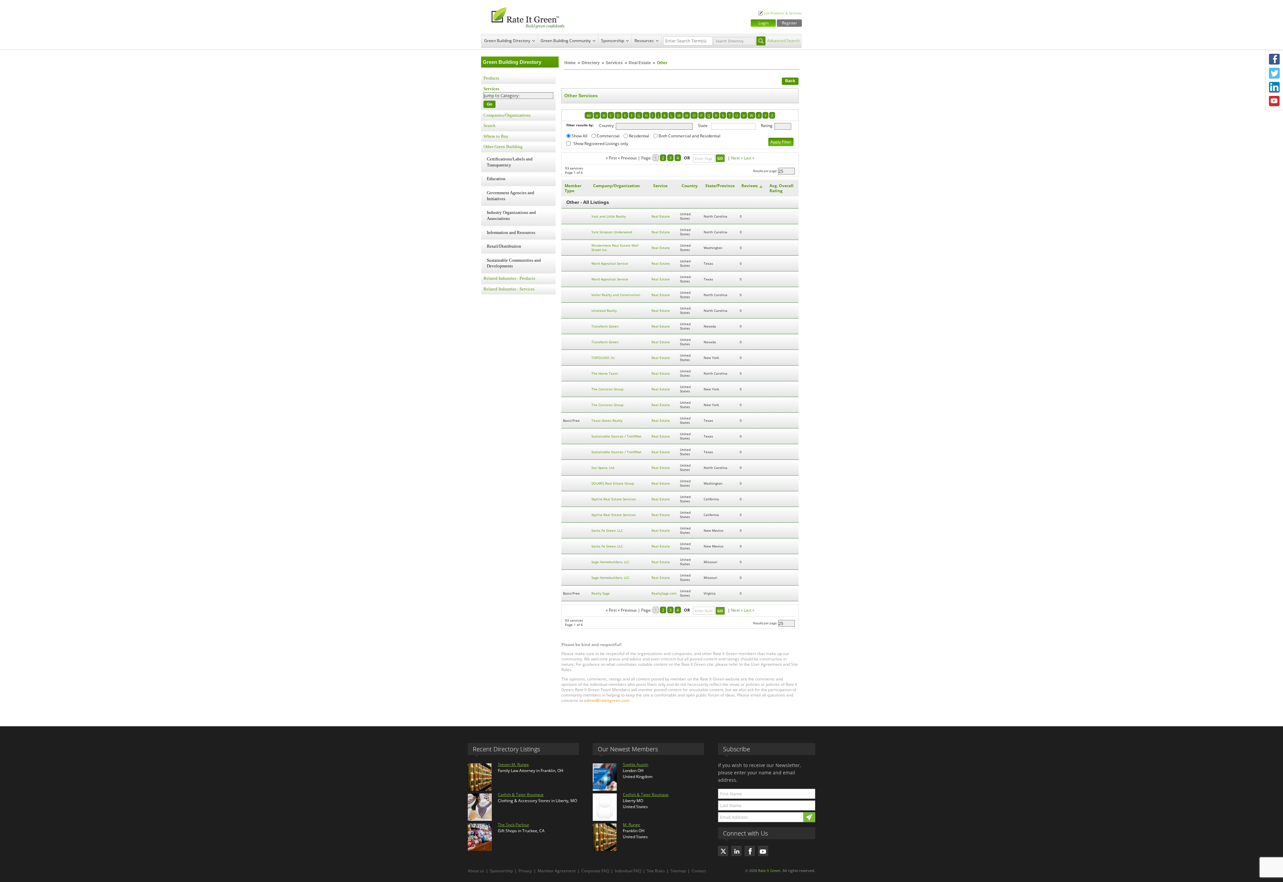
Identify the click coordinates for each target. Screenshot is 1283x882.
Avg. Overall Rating (781, 188)
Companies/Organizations (507, 115)
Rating (766, 125)
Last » (749, 157)
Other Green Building (503, 146)
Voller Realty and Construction (615, 295)
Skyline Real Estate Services (613, 499)
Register (789, 23)
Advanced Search (783, 40)
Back (790, 81)
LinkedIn (1274, 87)
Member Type (573, 188)
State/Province (720, 185)
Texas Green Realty (606, 420)
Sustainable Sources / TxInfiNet (616, 436)
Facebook (1274, 59)
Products (491, 78)
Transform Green (604, 326)
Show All (579, 136)
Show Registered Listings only (600, 143)
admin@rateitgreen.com (606, 700)
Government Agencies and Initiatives (510, 196)
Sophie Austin (635, 764)
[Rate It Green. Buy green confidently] (524, 17)
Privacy (525, 871)
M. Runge (631, 825)
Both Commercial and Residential (689, 136)
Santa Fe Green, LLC (607, 530)
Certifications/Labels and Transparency (510, 162)
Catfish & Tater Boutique (521, 794)
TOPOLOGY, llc (603, 358)
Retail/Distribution (504, 246)
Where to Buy (496, 136)
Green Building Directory (507, 40)
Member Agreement (557, 871)
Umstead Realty (604, 310)
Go (489, 104)
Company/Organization (616, 185)
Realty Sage (600, 593)
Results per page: (765, 171)
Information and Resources (511, 232)
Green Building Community (566, 40)
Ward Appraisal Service (609, 263)
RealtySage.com (664, 593)
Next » (737, 157)
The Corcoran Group (607, 389)
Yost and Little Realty (608, 216)
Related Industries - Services (509, 289)
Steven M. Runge (513, 764)
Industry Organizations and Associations (511, 215)
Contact (699, 871)
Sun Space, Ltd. (603, 468)
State (703, 125)
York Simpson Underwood (611, 232)
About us (476, 871)
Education (496, 178)
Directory (591, 62)
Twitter (1274, 73)
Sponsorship (612, 40)
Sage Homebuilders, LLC (610, 562)
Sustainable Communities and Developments (514, 263)
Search (489, 125)
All (589, 115)
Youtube (1274, 101)
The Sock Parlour (513, 825)
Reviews (749, 185)
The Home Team (604, 373)
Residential (639, 136)
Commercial (608, 136)
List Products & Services (783, 13)
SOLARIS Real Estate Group (612, 483)
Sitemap (678, 871)
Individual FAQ (628, 871)
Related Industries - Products (509, 278)
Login (763, 23)
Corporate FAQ (595, 871)
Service (660, 185)
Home (570, 62)
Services (614, 62)
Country (606, 125)
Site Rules (656, 871)
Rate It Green (769, 870)
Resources (644, 40)
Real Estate (640, 62)
